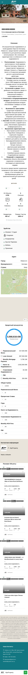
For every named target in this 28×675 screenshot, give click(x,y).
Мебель (7, 245)
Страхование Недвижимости (11, 417)
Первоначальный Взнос (9, 389)
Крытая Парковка (11, 242)
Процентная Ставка (8, 396)
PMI (2, 430)
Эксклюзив (12, 29)
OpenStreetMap (19, 293)
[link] (14, 471)
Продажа (7, 29)
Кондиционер (9, 239)
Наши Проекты (8, 469)
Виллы (3, 29)
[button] (14, 13)
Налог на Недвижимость (9, 410)
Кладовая (10, 235)
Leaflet (12, 293)
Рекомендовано (14, 468)
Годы (3, 403)
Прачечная (8, 248)
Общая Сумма (6, 383)
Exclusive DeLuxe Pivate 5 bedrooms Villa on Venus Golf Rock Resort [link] (12, 519)
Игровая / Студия (11, 232)
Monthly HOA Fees (7, 423)
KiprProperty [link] (10, 494)
